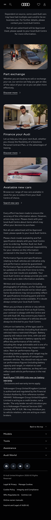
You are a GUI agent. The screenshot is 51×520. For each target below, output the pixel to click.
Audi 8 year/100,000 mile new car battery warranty (23, 379)
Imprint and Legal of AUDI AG (16, 505)
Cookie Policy (9, 489)
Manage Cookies (26, 484)
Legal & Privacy (10, 484)
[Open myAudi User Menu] (45, 4)
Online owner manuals (13, 500)
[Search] (10, 4)
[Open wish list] (39, 4)
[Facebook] (6, 466)
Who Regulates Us (11, 495)
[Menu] (5, 4)
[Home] (25, 4)
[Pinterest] (27, 466)
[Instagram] (13, 466)
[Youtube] (20, 466)
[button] (25, 433)
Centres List (26, 495)
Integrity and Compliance (27, 489)
